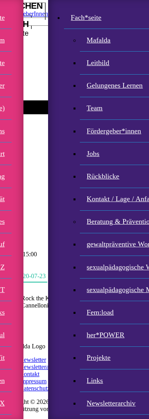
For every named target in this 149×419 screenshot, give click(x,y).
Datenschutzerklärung (46, 388)
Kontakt (29, 374)
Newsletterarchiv (40, 366)
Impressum (32, 381)
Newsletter (32, 359)
